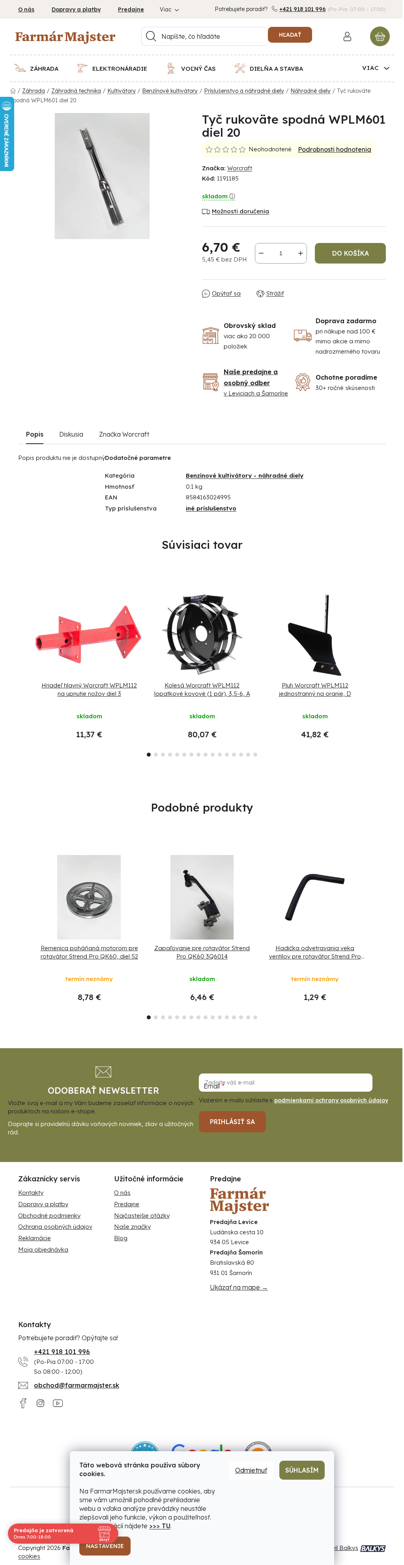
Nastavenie (105, 1546)
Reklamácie (34, 1238)
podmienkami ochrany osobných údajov (331, 1100)
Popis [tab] (34, 434)
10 (220, 755)
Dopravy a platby (76, 9)
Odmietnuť (251, 1470)
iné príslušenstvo (211, 508)
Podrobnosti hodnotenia (334, 149)
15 (255, 755)
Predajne (131, 9)
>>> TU (159, 1526)
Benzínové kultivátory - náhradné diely (244, 475)
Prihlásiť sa (232, 1122)
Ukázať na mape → (239, 1287)
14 (248, 755)
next (379, 672)
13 (241, 755)
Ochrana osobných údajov (55, 1226)
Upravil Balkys (338, 1548)
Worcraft (239, 168)
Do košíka (350, 253)
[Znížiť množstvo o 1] (261, 253)
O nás (26, 9)
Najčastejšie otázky (142, 1215)
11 (227, 755)
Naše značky (132, 1226)
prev (24, 672)
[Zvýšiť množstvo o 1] (301, 253)
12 (234, 755)
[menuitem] (41, 68)
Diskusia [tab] (71, 434)
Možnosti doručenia (240, 211)
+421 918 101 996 (302, 9)
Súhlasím (302, 1470)
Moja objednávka (43, 1249)
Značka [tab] (124, 434)
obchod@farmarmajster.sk (76, 1385)
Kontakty (30, 1192)
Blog (120, 1238)
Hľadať (290, 34)
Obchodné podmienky (49, 1215)
